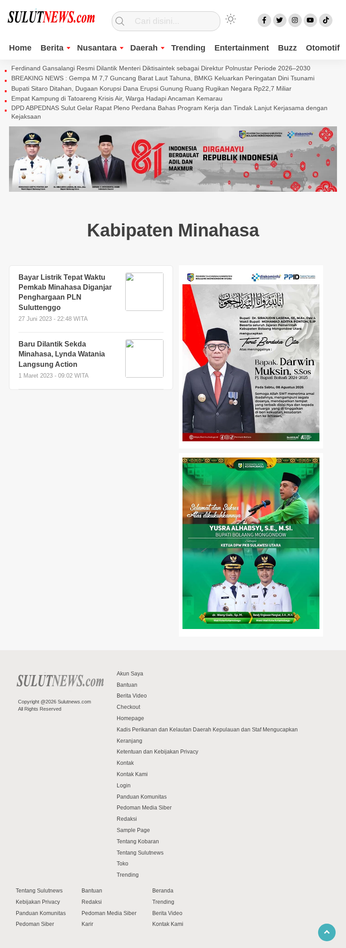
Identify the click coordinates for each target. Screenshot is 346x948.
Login (124, 785)
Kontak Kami (132, 774)
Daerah (144, 47)
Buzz (287, 47)
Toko (122, 863)
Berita (52, 47)
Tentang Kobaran (138, 841)
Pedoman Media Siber (144, 808)
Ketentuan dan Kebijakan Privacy (157, 752)
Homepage (130, 718)
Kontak (125, 763)
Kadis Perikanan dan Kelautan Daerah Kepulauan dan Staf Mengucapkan (207, 729)
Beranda (162, 891)
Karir (87, 924)
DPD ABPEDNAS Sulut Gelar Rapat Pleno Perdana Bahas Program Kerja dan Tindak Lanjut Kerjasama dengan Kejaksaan (169, 112)
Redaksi (127, 819)
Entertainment (241, 47)
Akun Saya (130, 674)
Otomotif (323, 47)
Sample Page (133, 830)
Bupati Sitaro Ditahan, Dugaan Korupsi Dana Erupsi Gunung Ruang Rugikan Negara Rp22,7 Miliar (151, 88)
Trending (188, 47)
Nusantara (97, 47)
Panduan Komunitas (142, 797)
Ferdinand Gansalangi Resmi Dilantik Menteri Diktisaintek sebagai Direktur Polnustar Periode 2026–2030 (160, 68)
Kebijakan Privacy (38, 902)
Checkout (128, 707)
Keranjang (129, 741)
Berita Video (132, 696)
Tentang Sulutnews (140, 853)
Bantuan (127, 685)
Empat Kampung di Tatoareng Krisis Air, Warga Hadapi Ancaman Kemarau (117, 98)
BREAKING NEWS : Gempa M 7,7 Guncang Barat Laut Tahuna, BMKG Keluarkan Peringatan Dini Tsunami (162, 78)
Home (20, 47)
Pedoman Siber (35, 924)
